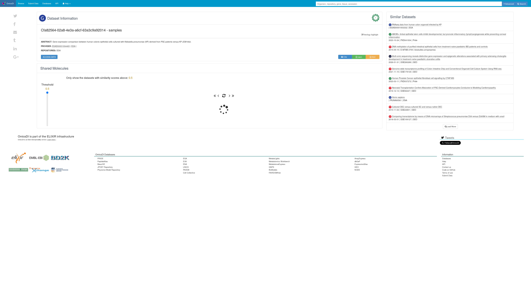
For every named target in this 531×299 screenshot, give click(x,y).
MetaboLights (274, 158)
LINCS (186, 167)
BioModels (273, 169)
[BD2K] (59, 157)
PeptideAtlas (102, 161)
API (443, 164)
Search (522, 4)
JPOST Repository (105, 167)
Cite (346, 57)
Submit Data (447, 175)
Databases (46, 3)
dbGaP (357, 161)
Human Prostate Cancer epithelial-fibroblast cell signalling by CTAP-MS (422, 78)
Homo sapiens (398, 97)
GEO (357, 167)
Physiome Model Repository (108, 169)
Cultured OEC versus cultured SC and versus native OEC (416, 106)
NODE (357, 169)
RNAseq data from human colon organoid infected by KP (416, 24)
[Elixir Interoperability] (17, 157)
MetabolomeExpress (277, 164)
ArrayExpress (360, 158)
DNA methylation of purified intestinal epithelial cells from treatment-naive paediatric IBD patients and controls (439, 46)
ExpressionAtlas (361, 164)
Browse (21, 3)
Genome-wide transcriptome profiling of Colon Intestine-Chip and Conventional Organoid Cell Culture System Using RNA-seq (446, 68)
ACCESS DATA (49, 57)
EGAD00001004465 (61, 46)
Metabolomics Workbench (279, 161)
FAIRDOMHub (275, 172)
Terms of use (447, 172)
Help (444, 161)
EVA (185, 161)
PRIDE (100, 158)
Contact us (446, 167)
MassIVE (101, 164)
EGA (185, 158)
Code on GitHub (448, 169)
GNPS (271, 167)
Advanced (509, 4)
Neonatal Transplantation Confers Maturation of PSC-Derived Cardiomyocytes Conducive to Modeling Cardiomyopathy (443, 87)
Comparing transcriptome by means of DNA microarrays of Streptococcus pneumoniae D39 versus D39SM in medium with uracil (447, 116)
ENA (185, 164)
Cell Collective (189, 172)
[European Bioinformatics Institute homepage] (38, 157)
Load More (451, 126)
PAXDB (186, 169)
